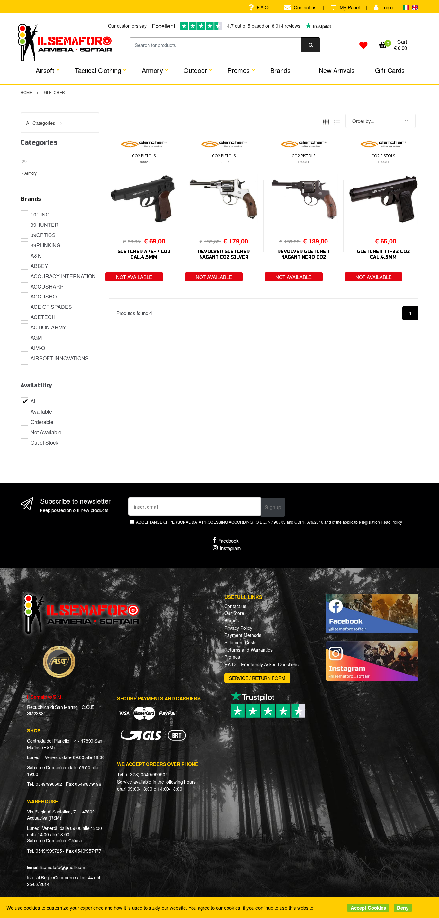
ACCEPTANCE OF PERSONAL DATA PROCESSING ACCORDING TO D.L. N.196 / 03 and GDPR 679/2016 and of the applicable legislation (269, 522)
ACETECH (43, 317)
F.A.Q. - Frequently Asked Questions (261, 664)
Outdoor (195, 70)
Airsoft (45, 70)
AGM (36, 337)
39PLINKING (45, 245)
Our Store (234, 613)
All (34, 401)
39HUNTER (44, 224)
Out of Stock (44, 442)
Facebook (228, 540)
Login (387, 7)
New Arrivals (336, 70)
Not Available (46, 432)
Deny (402, 907)
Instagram (230, 548)
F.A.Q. (263, 7)
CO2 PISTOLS (144, 156)
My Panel (350, 7)
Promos (239, 70)
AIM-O (38, 348)
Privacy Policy (238, 628)
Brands (280, 70)
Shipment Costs (240, 642)
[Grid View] (326, 121)
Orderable (42, 422)
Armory (152, 70)
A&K (36, 255)
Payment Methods (242, 635)
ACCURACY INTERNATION (63, 276)
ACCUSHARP (47, 286)
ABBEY (39, 266)
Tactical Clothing (98, 70)
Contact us (305, 7)
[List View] (337, 121)
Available (41, 411)
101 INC (40, 214)
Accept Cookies (368, 907)
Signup (273, 507)
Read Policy (391, 522)
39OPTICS (43, 235)
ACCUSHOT (45, 296)
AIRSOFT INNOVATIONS (60, 358)
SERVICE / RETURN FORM (257, 678)
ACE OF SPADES (51, 306)
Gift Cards (390, 70)
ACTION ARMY (48, 327)
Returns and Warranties (248, 650)
